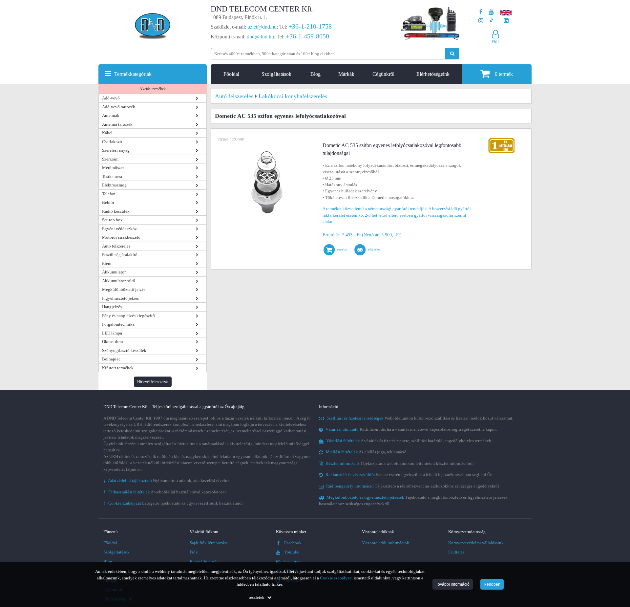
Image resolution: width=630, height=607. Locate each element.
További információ (453, 584)
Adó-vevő (111, 98)
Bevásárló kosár (204, 561)
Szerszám (110, 159)
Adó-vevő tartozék (118, 106)
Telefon (109, 193)
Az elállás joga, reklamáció (366, 451)
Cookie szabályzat (336, 577)
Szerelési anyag (116, 150)
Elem (106, 263)
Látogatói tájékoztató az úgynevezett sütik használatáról (173, 503)
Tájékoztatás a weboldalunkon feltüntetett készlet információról (400, 463)
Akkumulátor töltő (118, 280)
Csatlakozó (112, 141)
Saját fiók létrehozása (209, 542)
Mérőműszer (113, 167)
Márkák (346, 74)
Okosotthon (112, 341)
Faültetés (456, 552)
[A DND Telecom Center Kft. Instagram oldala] (480, 20)
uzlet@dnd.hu (262, 27)
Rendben (492, 584)
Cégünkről (383, 74)
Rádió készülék (116, 211)
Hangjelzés (112, 306)
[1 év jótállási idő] (501, 139)
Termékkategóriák (133, 74)
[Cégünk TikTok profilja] (491, 20)
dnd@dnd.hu (260, 36)
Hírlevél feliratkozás (152, 381)
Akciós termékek (152, 89)
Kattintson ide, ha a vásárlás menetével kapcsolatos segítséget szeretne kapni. (411, 429)
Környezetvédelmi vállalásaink (476, 542)
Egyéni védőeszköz (119, 228)
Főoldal (231, 74)
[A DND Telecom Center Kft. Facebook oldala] (481, 12)
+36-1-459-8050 (307, 36)
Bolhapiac (111, 359)
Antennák (110, 115)
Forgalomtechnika (118, 324)
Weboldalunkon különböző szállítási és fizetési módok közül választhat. (419, 418)
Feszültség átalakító (119, 254)
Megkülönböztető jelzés (123, 289)
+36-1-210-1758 (310, 26)
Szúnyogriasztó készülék (124, 350)
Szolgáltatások (276, 74)
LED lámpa (112, 333)
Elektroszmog (114, 185)
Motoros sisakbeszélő (121, 237)
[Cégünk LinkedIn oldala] (506, 20)
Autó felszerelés (116, 246)
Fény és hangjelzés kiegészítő (128, 315)
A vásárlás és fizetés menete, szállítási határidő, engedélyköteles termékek (408, 440)
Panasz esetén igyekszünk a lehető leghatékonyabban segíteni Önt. (410, 474)
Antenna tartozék (117, 124)
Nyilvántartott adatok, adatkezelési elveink (166, 480)
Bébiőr (108, 202)
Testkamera (112, 176)
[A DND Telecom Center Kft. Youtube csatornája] (491, 12)
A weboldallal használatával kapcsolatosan (165, 491)
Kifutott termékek (118, 367)
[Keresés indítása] (452, 53)
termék (504, 74)
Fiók (194, 552)
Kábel (107, 132)
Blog (315, 74)
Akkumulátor (114, 272)
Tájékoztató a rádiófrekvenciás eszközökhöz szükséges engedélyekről (412, 486)
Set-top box (112, 219)
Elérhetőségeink (433, 74)
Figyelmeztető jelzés (120, 298)
